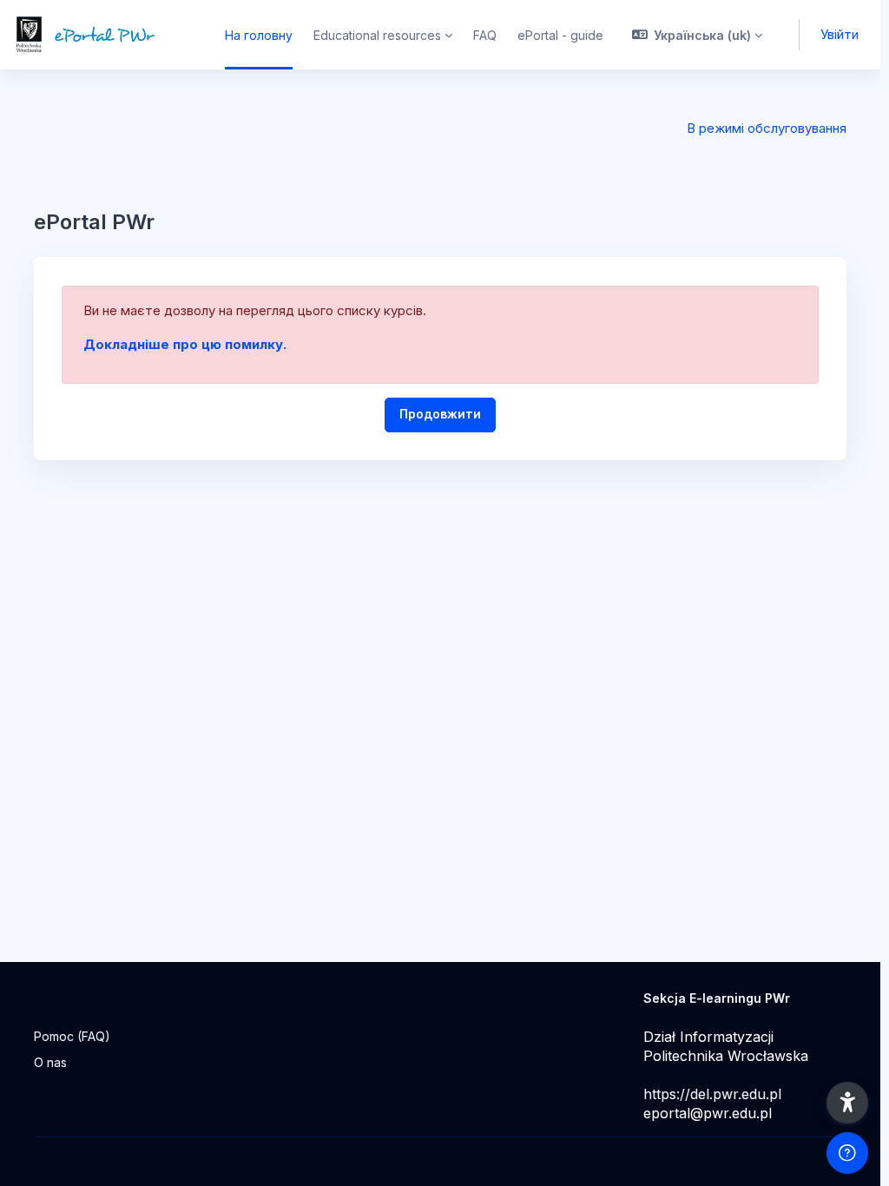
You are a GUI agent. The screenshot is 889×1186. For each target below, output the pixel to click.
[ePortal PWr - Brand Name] (102, 34)
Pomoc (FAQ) (72, 1036)
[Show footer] (847, 1153)
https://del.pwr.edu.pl (712, 1094)
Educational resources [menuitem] (377, 35)
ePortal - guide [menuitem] (560, 35)
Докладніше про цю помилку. (184, 344)
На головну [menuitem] (259, 35)
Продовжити (440, 413)
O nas (50, 1062)
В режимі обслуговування (766, 128)
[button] (697, 35)
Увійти (839, 34)
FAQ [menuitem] (485, 35)
